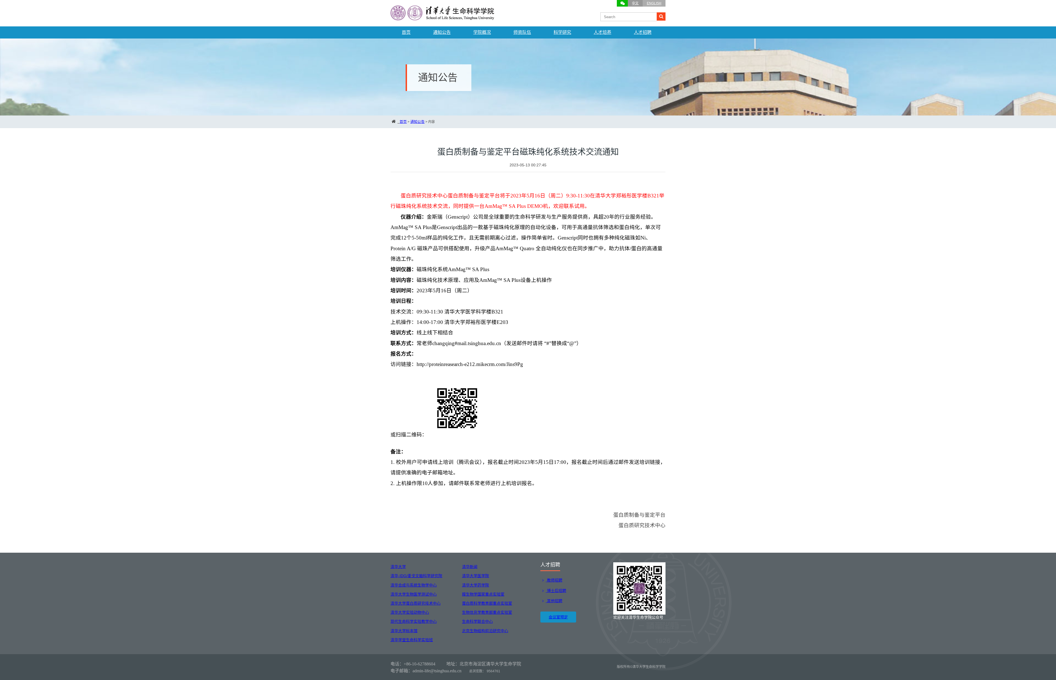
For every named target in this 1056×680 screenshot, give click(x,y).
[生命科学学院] (443, 18)
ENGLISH (654, 3)
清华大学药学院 (475, 585)
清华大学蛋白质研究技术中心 (416, 603)
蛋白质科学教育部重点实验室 (487, 603)
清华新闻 (469, 567)
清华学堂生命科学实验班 (412, 640)
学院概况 (482, 32)
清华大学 (398, 567)
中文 (635, 3)
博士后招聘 (556, 590)
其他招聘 (554, 601)
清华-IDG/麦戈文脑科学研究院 (416, 576)
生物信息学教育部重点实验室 (487, 612)
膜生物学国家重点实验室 (483, 594)
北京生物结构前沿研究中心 (485, 631)
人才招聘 (642, 32)
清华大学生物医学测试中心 (414, 594)
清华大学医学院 (475, 576)
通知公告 (442, 32)
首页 (406, 32)
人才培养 (602, 32)
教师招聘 (554, 580)
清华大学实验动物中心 (410, 612)
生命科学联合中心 (477, 621)
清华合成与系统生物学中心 (414, 585)
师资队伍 (522, 32)
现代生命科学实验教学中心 (414, 621)
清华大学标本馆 (404, 631)
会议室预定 (558, 617)
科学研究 (562, 32)
